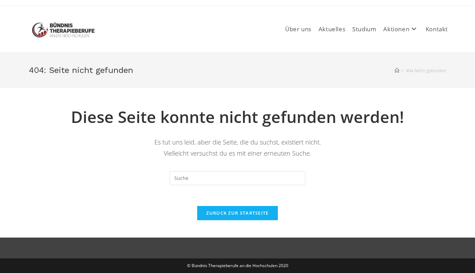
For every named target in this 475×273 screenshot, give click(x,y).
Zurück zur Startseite (237, 213)
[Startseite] (397, 70)
